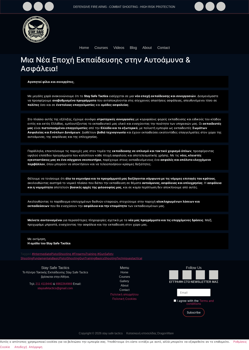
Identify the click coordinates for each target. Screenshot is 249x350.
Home (84, 48)
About (147, 48)
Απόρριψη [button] (35, 347)
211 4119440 (44, 283)
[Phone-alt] (27, 6)
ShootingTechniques (118, 258)
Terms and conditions (200, 302)
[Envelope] (38, 6)
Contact (163, 48)
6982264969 (64, 283)
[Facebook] (199, 6)
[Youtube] (213, 274)
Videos (118, 48)
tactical (137, 258)
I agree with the (195, 302)
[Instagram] (210, 6)
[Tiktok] (220, 6)
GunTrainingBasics (91, 258)
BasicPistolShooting (65, 258)
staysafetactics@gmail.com (55, 288)
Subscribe (194, 312)
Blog (133, 48)
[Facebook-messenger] (49, 6)
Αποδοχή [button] (20, 347)
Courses (101, 48)
